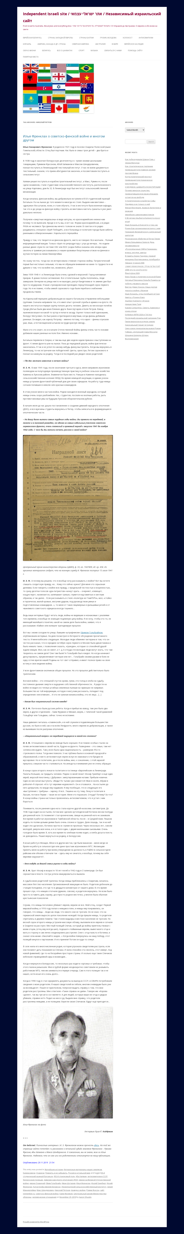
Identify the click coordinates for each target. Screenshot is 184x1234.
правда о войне (78, 1190)
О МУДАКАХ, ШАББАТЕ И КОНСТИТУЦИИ (142, 187)
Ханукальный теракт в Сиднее (139, 325)
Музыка (94, 50)
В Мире (115, 44)
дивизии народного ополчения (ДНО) (61, 1180)
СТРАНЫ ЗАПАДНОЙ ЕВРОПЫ (60, 38)
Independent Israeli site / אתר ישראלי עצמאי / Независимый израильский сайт (92, 17)
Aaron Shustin (85, 1197)
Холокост (127, 38)
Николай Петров (62, 1190)
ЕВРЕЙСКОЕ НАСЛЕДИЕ (133, 44)
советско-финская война (47, 1193)
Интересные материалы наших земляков (83, 1169)
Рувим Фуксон (92, 1190)
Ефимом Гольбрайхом (91, 632)
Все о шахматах (64, 50)
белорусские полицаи (33, 1180)
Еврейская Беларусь (32, 38)
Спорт (81, 50)
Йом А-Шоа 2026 (132, 273)
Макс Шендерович (45, 1190)
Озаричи (40, 1173)
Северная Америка (80, 44)
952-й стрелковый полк (64, 1176)
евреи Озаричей (37, 1183)
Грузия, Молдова (108, 38)
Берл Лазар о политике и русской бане (143, 276)
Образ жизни (29, 50)
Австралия (100, 44)
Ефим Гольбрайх (53, 1183)
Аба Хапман (81, 1176)
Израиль (27, 44)
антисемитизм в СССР (98, 1176)
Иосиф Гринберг (98, 1183)
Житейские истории (54, 1169)
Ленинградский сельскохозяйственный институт (83, 1186)
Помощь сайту (135, 50)
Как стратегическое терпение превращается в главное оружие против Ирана (140, 169)
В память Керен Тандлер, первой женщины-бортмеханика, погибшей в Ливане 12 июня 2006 (142, 259)
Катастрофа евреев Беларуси (47, 1186)
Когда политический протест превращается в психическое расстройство (139, 180)
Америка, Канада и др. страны (52, 44)
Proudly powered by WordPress (36, 1222)
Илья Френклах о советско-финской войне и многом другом (64, 138)
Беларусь (46, 50)
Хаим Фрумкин (66, 1193)
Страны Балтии (86, 38)
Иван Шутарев (68, 1183)
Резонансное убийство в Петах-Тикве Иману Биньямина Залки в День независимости (142, 242)
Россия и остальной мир (79, 1173)
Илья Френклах (83, 1183)
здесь (96, 1145)
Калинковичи (29, 1173)
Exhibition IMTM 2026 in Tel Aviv (138, 314)
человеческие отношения (44, 1197)
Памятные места (31, 57)
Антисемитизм (146, 38)
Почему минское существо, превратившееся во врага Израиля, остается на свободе (141, 194)
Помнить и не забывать (56, 1173)
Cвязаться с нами (113, 50)
